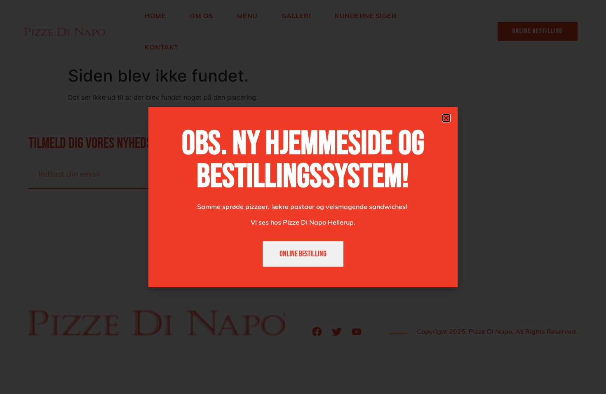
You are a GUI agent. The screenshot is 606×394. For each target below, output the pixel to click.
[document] (303, 197)
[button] (446, 118)
